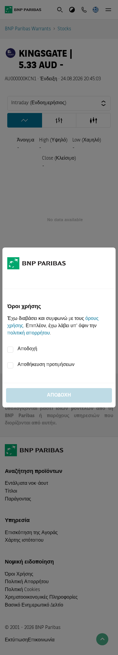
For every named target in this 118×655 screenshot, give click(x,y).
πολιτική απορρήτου (28, 333)
